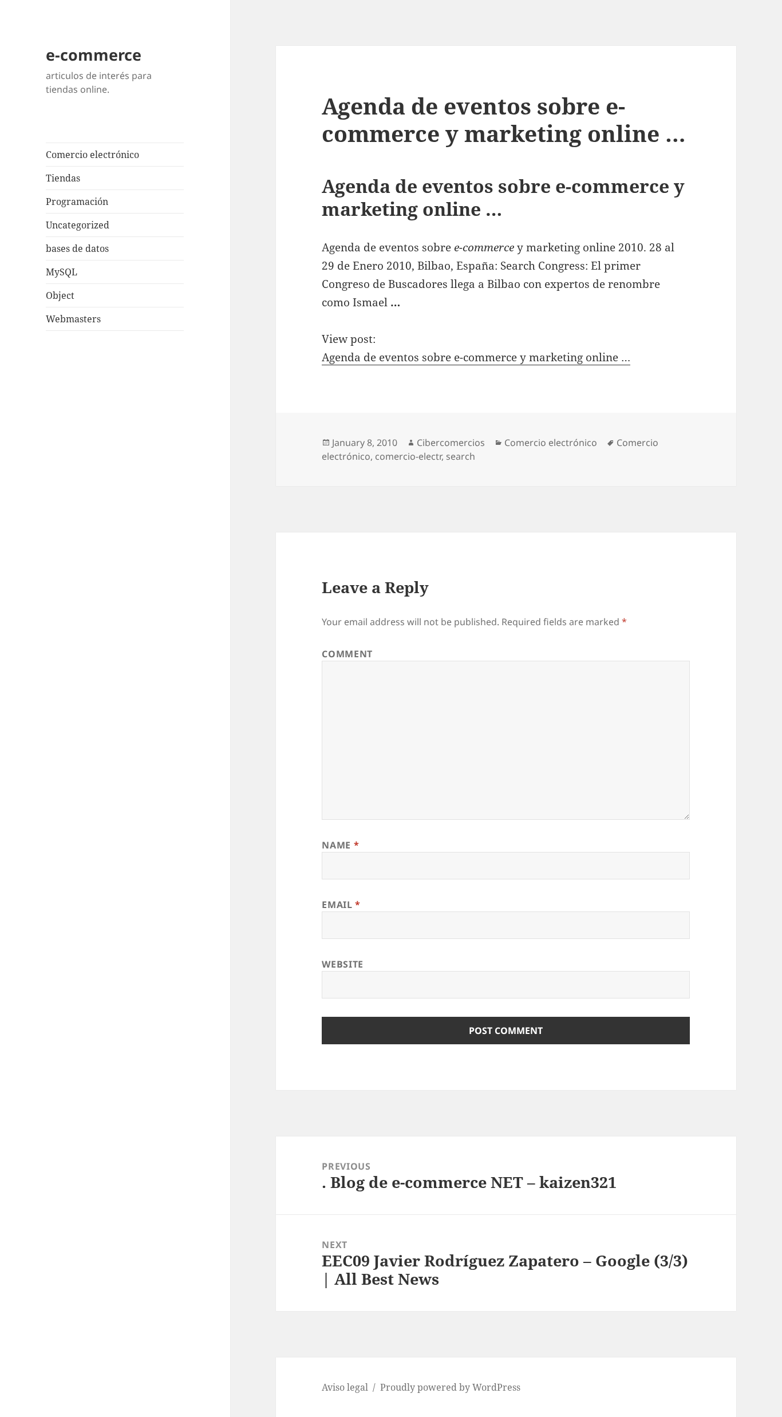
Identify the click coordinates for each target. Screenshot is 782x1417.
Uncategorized (77, 225)
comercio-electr (408, 456)
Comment (347, 654)
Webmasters (73, 319)
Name (340, 845)
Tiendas (63, 178)
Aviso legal (345, 1387)
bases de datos (77, 248)
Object (60, 295)
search (460, 456)
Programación (77, 201)
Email (341, 904)
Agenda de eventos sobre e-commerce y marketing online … (476, 357)
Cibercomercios (451, 442)
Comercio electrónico (92, 154)
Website (342, 964)
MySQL (61, 272)
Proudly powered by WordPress (450, 1387)
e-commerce (93, 54)
